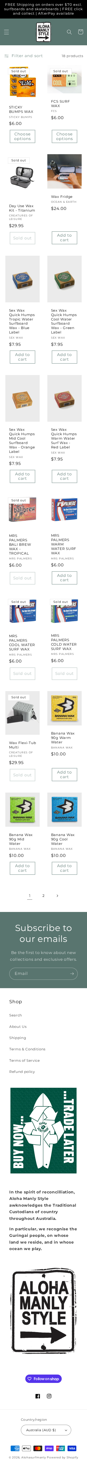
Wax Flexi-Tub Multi (22, 745)
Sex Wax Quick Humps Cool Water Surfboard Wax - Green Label (64, 321)
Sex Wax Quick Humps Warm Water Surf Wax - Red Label (64, 438)
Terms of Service (24, 1060)
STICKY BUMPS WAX (21, 109)
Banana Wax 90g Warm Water (63, 737)
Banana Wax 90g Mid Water (21, 839)
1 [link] (30, 895)
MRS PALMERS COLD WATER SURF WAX (64, 642)
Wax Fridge (62, 197)
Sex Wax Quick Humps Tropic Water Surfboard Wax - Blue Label (22, 321)
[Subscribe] (71, 974)
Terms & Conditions (27, 1049)
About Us (17, 1026)
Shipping (17, 1038)
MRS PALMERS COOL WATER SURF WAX (22, 642)
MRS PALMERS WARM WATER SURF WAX (64, 544)
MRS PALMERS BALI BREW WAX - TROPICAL (20, 544)
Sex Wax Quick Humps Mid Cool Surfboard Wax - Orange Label (22, 441)
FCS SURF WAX (60, 103)
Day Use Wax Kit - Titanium (22, 208)
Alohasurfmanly (33, 1457)
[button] (6, 31)
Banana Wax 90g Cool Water (63, 839)
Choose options (22, 136)
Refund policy (22, 1071)
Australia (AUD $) (41, 1430)
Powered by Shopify (62, 1457)
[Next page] (57, 895)
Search (15, 1015)
